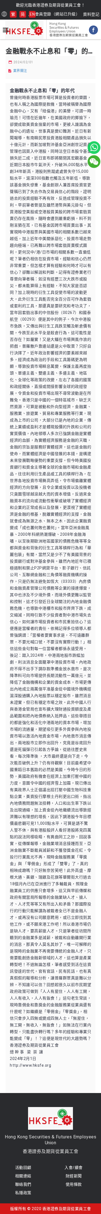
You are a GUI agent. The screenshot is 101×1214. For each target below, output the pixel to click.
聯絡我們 (23, 1184)
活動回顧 (23, 1167)
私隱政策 (23, 1192)
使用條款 (74, 1184)
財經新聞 (74, 1176)
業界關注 (20, 71)
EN (32, 14)
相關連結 (23, 1176)
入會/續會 (74, 1167)
